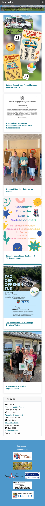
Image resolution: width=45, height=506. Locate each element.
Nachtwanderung (12, 423)
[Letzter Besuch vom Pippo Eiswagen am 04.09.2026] (22, 48)
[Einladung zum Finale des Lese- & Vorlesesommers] (22, 224)
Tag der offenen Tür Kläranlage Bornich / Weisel (19, 324)
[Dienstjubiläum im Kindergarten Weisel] (22, 159)
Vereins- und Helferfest (15, 407)
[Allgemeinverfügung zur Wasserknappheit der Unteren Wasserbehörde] (22, 106)
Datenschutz (22, 449)
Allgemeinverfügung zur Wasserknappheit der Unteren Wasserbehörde (19, 125)
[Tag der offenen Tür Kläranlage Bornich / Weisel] (22, 291)
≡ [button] (43, 2)
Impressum (21, 446)
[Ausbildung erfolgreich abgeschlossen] (22, 356)
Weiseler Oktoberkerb (14, 415)
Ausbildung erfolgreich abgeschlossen (16, 387)
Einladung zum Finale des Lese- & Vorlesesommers (20, 257)
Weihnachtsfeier (11, 430)
